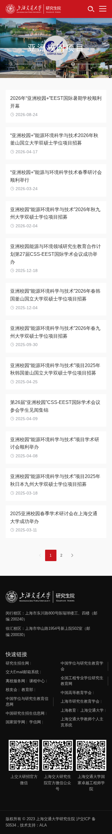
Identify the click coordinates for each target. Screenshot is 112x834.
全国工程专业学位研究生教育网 (82, 681)
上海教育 (68, 710)
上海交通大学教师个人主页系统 (82, 722)
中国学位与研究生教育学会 (82, 666)
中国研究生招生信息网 (25, 713)
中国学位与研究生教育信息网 (27, 701)
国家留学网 (15, 722)
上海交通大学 (92, 710)
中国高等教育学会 (76, 692)
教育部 (27, 689)
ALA (43, 825)
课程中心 (37, 681)
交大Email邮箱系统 (22, 672)
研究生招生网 (17, 663)
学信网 (35, 722)
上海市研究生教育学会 (80, 701)
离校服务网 (15, 681)
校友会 (11, 689)
